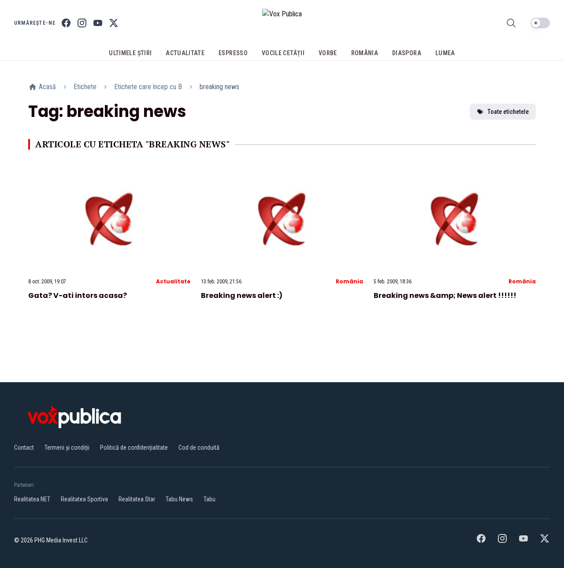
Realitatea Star (137, 499)
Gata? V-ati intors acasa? (77, 295)
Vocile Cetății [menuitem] (283, 52)
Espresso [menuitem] (233, 52)
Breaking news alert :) (241, 295)
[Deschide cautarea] (511, 23)
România (349, 281)
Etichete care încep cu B (148, 87)
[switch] (540, 23)
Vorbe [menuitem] (328, 52)
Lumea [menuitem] (445, 52)
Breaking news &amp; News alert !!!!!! (445, 295)
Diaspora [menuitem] (406, 52)
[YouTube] (98, 23)
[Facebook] (66, 23)
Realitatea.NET (32, 499)
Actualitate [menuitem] (185, 52)
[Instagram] (82, 23)
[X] (113, 23)
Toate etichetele (508, 111)
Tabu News (179, 499)
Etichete (85, 87)
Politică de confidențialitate (134, 447)
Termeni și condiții (67, 447)
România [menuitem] (364, 52)
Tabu (209, 499)
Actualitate (173, 281)
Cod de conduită (198, 447)
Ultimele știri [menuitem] (130, 52)
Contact (24, 447)
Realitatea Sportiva (84, 499)
